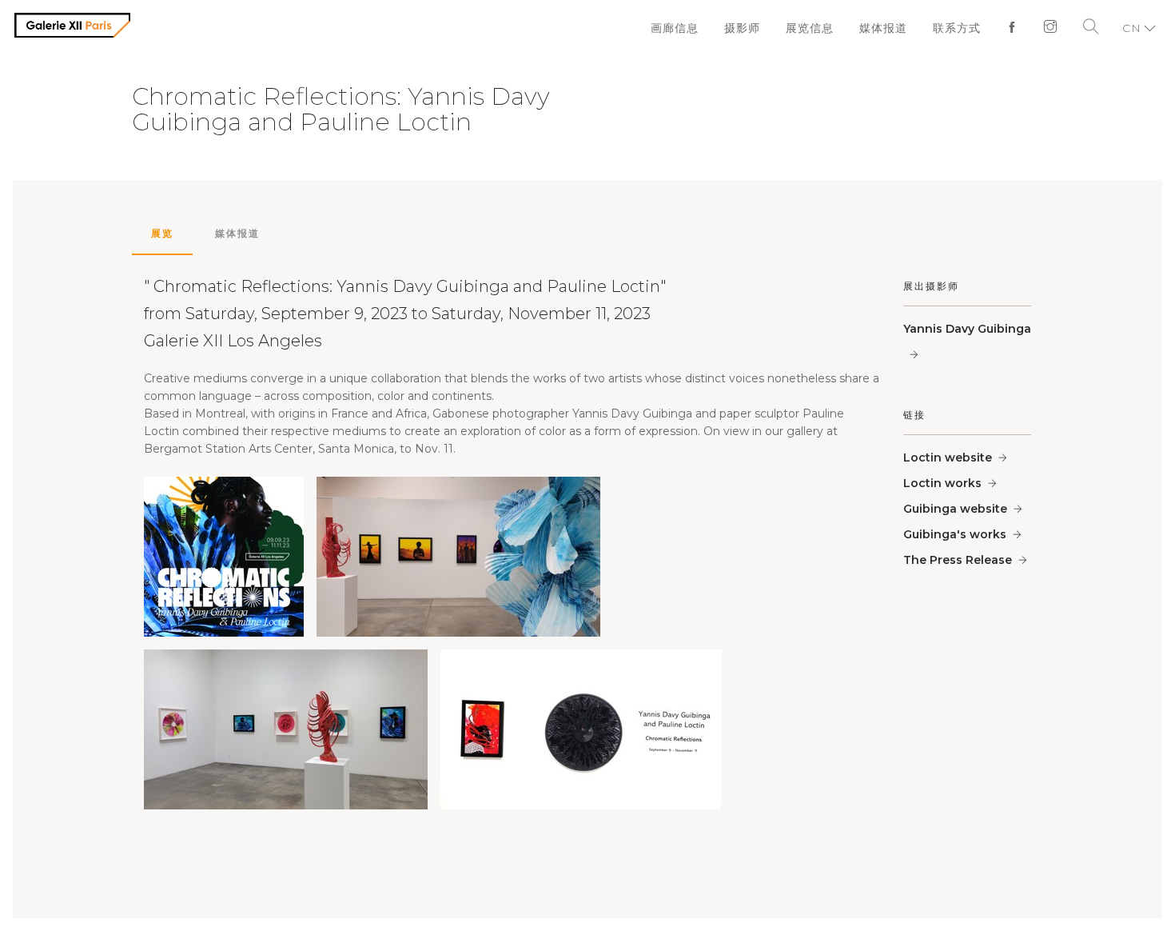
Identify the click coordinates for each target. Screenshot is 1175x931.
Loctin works (942, 483)
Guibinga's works (954, 534)
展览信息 (820, 28)
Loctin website (947, 457)
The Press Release (957, 560)
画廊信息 (690, 28)
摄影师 (755, 28)
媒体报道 (890, 28)
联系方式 (960, 28)
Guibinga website (955, 508)
